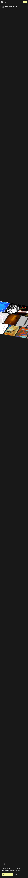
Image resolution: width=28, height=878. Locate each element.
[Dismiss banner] (25, 7)
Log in (25, 2)
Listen (16, 875)
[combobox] (11, 2)
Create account (7, 875)
